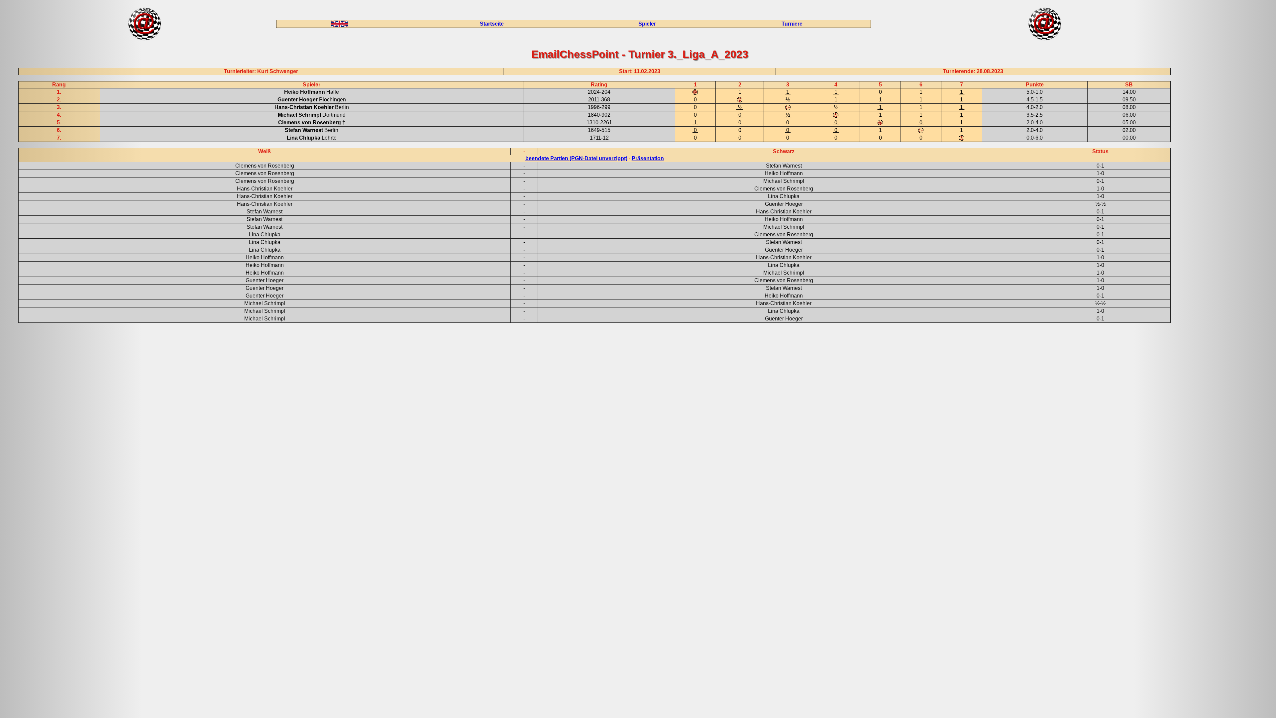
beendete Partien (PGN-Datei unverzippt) (576, 158)
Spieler (647, 24)
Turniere (792, 24)
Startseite (492, 24)
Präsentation (648, 158)
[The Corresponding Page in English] (339, 25)
